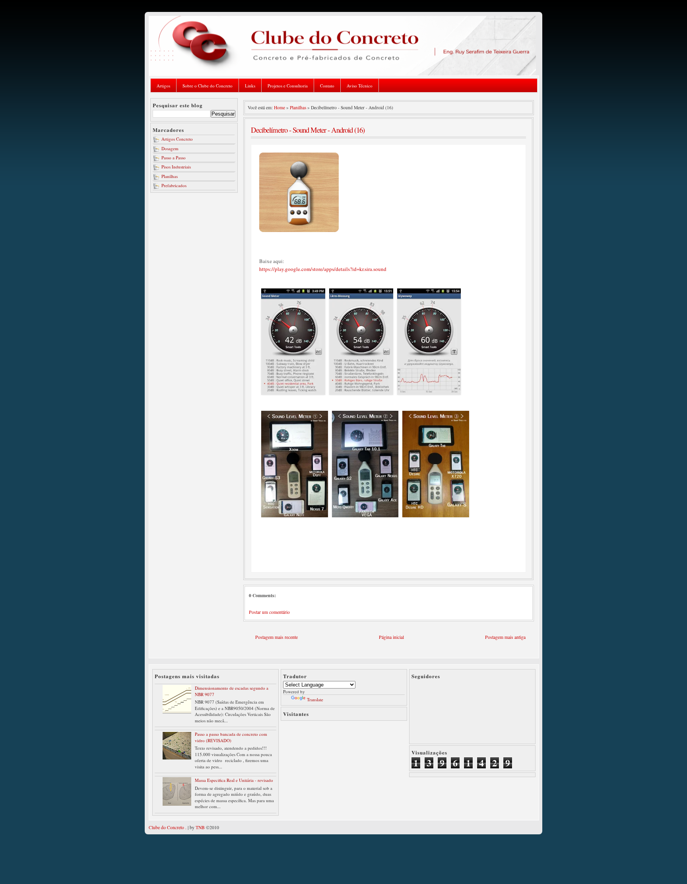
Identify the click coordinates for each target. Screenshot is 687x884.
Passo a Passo (173, 158)
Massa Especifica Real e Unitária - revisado (234, 780)
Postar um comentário (269, 612)
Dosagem (170, 148)
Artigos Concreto (177, 139)
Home (279, 107)
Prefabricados (173, 185)
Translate (315, 699)
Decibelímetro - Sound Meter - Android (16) (308, 130)
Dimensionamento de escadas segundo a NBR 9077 (231, 691)
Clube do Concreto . (167, 827)
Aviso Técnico (360, 86)
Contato (327, 86)
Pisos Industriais (176, 167)
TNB (200, 827)
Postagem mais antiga (505, 637)
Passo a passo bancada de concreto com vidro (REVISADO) (231, 737)
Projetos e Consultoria (288, 86)
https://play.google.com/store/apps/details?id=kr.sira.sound (322, 269)
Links (250, 86)
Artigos (163, 86)
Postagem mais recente (276, 637)
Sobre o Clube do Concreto (207, 86)
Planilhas (169, 176)
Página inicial (391, 637)
